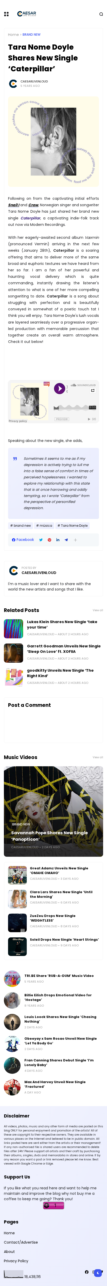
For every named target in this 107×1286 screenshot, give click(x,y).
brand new (32, 35)
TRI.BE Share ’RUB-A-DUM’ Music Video (59, 976)
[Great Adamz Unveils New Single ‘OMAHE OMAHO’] (17, 875)
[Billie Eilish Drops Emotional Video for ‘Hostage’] (12, 1000)
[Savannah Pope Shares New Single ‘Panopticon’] (53, 811)
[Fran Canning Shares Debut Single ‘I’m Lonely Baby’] (12, 1065)
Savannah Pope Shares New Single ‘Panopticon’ (49, 836)
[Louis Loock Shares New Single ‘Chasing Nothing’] (12, 1022)
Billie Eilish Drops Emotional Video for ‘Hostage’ (58, 997)
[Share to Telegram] (66, 540)
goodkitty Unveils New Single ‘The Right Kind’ (60, 673)
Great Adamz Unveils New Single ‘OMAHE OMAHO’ (59, 870)
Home (13, 34)
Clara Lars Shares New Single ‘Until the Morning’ (61, 894)
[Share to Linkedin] (57, 540)
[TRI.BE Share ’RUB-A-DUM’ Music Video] (12, 978)
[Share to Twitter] (41, 540)
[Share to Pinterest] (49, 540)
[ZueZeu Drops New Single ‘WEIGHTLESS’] (17, 923)
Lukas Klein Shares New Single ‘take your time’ (62, 624)
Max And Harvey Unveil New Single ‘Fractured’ (55, 1084)
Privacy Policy (16, 1261)
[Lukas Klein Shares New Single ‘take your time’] (13, 628)
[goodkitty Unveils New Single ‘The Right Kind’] (13, 677)
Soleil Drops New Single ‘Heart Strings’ (64, 939)
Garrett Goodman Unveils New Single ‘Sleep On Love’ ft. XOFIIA (64, 649)
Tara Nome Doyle (74, 526)
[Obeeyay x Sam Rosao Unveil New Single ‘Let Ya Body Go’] (12, 1044)
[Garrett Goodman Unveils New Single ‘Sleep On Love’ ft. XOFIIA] (13, 653)
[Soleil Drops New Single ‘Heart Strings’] (17, 946)
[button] (75, 540)
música (46, 526)
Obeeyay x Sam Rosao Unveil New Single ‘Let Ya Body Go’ (60, 1040)
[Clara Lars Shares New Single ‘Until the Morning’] (17, 899)
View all (98, 610)
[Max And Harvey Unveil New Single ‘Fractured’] (12, 1087)
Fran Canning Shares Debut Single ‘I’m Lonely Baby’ (59, 1062)
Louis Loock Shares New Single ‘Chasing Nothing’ (60, 1019)
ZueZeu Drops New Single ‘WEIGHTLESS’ (53, 918)
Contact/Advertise (21, 1242)
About (9, 1251)
